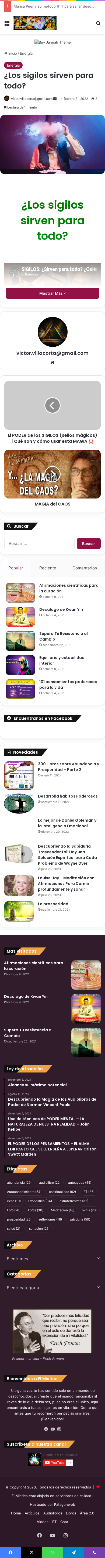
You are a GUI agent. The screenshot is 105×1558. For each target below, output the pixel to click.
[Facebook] (46, 1429)
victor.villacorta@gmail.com (31, 99)
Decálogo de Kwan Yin (61, 609)
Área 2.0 (87, 1513)
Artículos (32, 1513)
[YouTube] (52, 1429)
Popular (15, 567)
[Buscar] (98, 25)
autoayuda (79, 1182)
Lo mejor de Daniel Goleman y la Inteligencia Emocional (67, 823)
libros (35, 1210)
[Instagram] (59, 1429)
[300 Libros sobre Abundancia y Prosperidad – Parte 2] (19, 775)
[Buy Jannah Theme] (52, 42)
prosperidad (19, 1219)
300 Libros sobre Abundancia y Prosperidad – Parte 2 (68, 766)
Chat (64, 1522)
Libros (71, 1513)
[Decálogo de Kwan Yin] (20, 617)
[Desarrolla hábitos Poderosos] (19, 803)
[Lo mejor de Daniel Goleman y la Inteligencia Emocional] (19, 829)
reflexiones (50, 1219)
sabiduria (79, 1219)
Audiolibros (52, 1513)
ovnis (89, 1210)
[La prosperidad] (19, 911)
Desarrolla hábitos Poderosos (68, 796)
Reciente (47, 567)
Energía (26, 53)
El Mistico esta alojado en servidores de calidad (51, 1496)
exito (14, 1201)
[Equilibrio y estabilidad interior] (20, 665)
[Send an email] (55, 99)
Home (16, 1513)
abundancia (19, 1182)
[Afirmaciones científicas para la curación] (20, 593)
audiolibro (50, 1182)
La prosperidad (53, 904)
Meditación (62, 1210)
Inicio (12, 53)
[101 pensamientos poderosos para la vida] (20, 689)
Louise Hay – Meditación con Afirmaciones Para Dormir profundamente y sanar (66, 883)
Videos (42, 1522)
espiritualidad (62, 1192)
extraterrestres (74, 1201)
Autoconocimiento (24, 1192)
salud (14, 1228)
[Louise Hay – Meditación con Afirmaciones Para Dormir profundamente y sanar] (19, 885)
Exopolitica (40, 1201)
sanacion (39, 1228)
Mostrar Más (51, 293)
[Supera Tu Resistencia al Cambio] (20, 641)
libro (13, 1210)
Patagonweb (64, 1504)
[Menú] (6, 25)
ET (88, 1192)
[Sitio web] (52, 362)
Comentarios (84, 567)
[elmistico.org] (35, 23)
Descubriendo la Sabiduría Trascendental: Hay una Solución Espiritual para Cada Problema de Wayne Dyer (67, 855)
